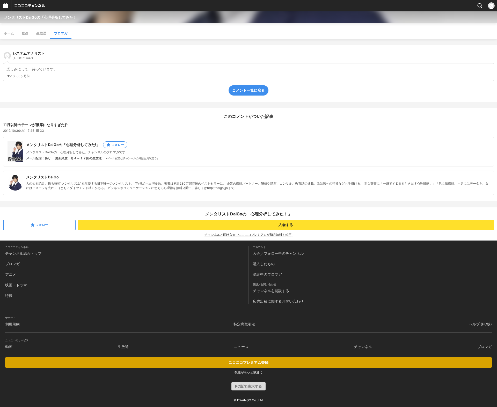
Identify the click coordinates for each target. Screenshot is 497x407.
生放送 (41, 33)
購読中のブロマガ (267, 274)
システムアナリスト (28, 55)
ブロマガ (61, 33)
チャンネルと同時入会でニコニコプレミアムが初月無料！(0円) (248, 235)
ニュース (241, 346)
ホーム (9, 33)
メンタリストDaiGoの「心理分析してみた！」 (42, 17)
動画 (25, 33)
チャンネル (363, 346)
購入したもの (264, 263)
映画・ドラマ (16, 285)
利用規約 (12, 324)
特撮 (8, 295)
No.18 (10, 76)
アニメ (10, 274)
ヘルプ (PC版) (480, 324)
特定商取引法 (244, 324)
